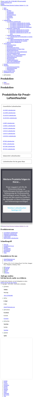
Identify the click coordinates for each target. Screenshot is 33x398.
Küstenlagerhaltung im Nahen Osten (15, 49)
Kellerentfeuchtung (11, 45)
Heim (5, 8)
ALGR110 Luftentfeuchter (9, 115)
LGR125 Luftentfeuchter (9, 131)
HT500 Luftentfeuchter (8, 141)
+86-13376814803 (12, 1)
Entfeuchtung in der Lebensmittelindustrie (17, 51)
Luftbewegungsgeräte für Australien (18, 40)
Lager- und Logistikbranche (13, 61)
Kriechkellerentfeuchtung (13, 47)
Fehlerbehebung (11, 69)
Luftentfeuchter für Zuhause (13, 35)
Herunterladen (10, 12)
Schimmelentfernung (12, 57)
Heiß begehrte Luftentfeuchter (14, 42)
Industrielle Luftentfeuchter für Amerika (19, 30)
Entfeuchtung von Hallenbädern (14, 56)
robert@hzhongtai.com (9, 259)
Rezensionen (10, 17)
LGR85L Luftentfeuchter (9, 125)
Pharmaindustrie (11, 58)
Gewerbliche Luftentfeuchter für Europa (19, 25)
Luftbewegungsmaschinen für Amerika (19, 39)
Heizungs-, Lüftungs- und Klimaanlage (16, 54)
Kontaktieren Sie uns (9, 72)
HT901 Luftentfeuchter (8, 144)
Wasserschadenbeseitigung (13, 62)
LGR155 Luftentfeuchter (9, 133)
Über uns (6, 9)
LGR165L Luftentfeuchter (9, 136)
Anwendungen (7, 43)
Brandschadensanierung (12, 50)
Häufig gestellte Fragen (9, 71)
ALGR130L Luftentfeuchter (10, 118)
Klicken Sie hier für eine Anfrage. (9, 282)
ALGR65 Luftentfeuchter (9, 110)
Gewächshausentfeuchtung (13, 53)
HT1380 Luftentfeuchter (9, 146)
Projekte (6, 64)
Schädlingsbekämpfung (12, 60)
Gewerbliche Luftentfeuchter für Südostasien (21, 27)
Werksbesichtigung (11, 14)
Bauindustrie (10, 46)
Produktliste (10, 16)
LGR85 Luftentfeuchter (9, 123)
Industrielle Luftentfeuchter (13, 28)
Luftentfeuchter (7, 20)
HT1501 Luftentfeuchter (9, 149)
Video (8, 19)
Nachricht (6, 65)
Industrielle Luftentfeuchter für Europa (19, 31)
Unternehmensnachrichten (13, 67)
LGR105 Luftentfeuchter (9, 128)
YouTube (6, 330)
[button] (16, 209)
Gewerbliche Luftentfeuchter (14, 21)
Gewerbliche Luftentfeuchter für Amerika (20, 23)
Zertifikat (9, 10)
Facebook (6, 318)
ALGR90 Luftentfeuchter (9, 112)
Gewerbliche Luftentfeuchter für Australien (20, 24)
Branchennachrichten (12, 68)
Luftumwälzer (10, 38)
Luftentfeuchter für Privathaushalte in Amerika (21, 36)
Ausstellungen (10, 13)
